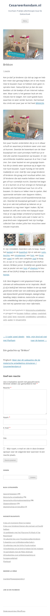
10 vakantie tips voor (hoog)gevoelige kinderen (21, 539)
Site (5, 438)
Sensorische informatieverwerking (16, 500)
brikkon (27, 313)
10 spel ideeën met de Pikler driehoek (18, 552)
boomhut (23, 252)
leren (15, 316)
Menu (25, 21)
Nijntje (6, 274)
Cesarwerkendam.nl (25, 5)
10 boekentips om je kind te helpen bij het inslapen (23, 548)
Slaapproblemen (9, 503)
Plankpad (7, 561)
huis (32, 255)
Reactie (7, 387)
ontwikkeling (31, 316)
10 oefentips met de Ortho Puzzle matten (19, 545)
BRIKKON (40, 103)
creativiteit (42, 313)
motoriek (21, 316)
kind (5, 316)
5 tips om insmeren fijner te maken (17, 523)
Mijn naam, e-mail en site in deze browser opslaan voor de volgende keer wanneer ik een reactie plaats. (24, 451)
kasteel (10, 252)
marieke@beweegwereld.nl (14, 579)
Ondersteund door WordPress (14, 611)
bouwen (20, 313)
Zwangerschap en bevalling (14, 507)
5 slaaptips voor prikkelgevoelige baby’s (18, 542)
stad (34, 258)
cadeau (34, 313)
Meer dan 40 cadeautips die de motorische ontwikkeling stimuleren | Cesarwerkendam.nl (21, 363)
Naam (6, 417)
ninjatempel (20, 255)
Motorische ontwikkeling (35, 310)
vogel (9, 258)
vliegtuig (34, 268)
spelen (10, 320)
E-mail (6, 428)
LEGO (9, 316)
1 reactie (6, 71)
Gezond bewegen (10, 494)
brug (41, 255)
